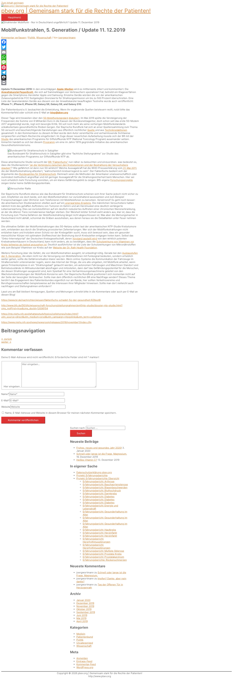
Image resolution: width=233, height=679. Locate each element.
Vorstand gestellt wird (84, 238)
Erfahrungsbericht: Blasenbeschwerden (105, 487)
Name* (5, 394)
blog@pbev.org (59, 112)
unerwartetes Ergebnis (78, 202)
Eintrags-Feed (84, 661)
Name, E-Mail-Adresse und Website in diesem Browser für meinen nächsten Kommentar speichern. (60, 412)
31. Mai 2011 (129, 168)
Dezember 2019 (85, 603)
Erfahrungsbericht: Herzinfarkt (100, 532)
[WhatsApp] (70, 57)
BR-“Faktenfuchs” (58, 161)
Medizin (80, 633)
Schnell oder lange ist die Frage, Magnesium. (101, 453)
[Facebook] (70, 41)
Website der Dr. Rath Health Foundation (75, 247)
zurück (6, 338)
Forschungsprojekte (121, 180)
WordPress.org (84, 667)
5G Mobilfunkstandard (55, 117)
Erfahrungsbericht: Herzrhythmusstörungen (96, 540)
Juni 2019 (81, 615)
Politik (31, 37)
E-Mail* (5, 400)
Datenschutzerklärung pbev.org (94, 472)
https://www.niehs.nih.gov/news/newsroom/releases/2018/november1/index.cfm (46, 322)
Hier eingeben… (13, 386)
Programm (49, 142)
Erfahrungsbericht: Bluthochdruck (102, 490)
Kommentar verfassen (13, 37)
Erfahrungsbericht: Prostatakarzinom (103, 556)
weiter (6, 341)
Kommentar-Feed (86, 664)
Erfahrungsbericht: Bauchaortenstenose (105, 484)
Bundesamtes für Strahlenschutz (37, 174)
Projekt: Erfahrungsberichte (92, 475)
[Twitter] (70, 47)
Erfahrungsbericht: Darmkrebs (100, 493)
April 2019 (82, 621)
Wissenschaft (43, 37)
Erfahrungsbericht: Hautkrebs (99, 529)
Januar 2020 (83, 600)
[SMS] (70, 62)
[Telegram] (70, 72)
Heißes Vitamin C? (86, 459)
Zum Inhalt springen (12, 2)
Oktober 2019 (83, 609)
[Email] (70, 52)
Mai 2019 (81, 618)
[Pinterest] (70, 67)
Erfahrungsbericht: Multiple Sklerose (103, 550)
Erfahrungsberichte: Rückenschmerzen (105, 559)
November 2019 (85, 606)
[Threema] (70, 77)
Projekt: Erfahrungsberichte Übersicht (97, 478)
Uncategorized (84, 642)
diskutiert (74, 117)
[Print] (70, 82)
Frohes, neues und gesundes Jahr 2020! (99, 447)
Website (5, 406)
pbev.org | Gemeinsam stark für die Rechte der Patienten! (76, 10)
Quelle (91, 130)
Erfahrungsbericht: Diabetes (98, 496)
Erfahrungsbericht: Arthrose (98, 481)
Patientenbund (84, 636)
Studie (5, 139)
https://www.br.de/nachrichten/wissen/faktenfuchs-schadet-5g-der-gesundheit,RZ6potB (51, 300)
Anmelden (82, 658)
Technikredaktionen (116, 130)
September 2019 (85, 612)
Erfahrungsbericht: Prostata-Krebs (102, 553)
